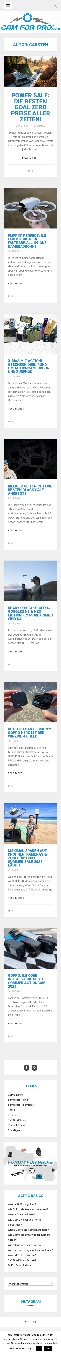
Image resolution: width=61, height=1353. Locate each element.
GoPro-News (15, 1094)
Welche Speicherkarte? (21, 1214)
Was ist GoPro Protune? (22, 1255)
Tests (11, 1110)
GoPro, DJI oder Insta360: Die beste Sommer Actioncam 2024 (26, 980)
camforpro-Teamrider (21, 1104)
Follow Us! (30, 1306)
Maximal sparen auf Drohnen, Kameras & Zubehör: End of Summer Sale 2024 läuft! (27, 858)
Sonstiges (14, 1130)
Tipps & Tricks (16, 1125)
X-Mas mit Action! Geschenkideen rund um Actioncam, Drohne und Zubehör (30, 366)
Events (12, 1115)
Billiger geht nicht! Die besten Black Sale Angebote (30, 490)
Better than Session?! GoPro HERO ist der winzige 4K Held (29, 732)
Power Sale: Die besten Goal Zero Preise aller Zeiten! (30, 107)
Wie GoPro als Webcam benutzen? (28, 1209)
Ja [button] (39, 1348)
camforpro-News (18, 1099)
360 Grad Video (17, 1120)
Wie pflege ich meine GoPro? (24, 1245)
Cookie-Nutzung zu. (24, 1348)
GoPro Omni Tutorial (20, 1265)
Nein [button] (48, 1348)
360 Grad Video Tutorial (22, 1260)
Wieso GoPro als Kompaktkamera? (28, 1229)
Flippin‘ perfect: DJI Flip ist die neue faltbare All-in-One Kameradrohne (27, 241)
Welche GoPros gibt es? (22, 1204)
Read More (29, 158)
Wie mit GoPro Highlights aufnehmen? (30, 1250)
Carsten (40, 126)
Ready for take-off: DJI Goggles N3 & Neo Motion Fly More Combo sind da (30, 613)
